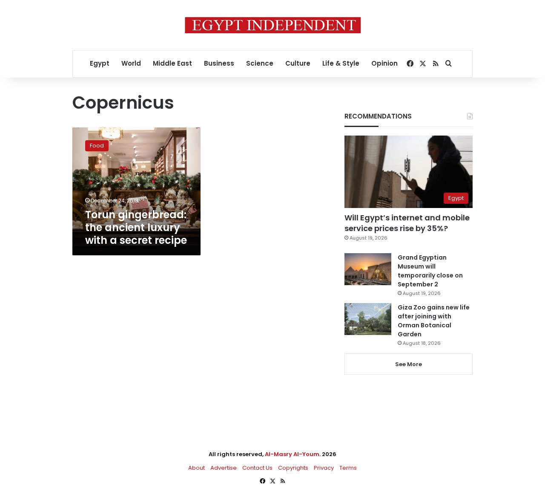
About (196, 468)
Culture (297, 63)
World (131, 63)
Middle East (172, 63)
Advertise (223, 468)
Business (219, 63)
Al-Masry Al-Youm (292, 454)
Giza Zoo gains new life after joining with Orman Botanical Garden (434, 320)
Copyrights (293, 468)
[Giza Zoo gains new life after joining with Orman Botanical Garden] (367, 319)
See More (408, 364)
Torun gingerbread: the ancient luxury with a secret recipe (136, 227)
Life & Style (340, 63)
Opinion (384, 63)
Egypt (99, 63)
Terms (348, 468)
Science (259, 63)
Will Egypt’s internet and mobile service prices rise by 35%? (407, 223)
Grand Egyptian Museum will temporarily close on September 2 (430, 271)
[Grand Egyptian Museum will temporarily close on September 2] (367, 269)
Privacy (324, 468)
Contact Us (257, 468)
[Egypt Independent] (273, 25)
